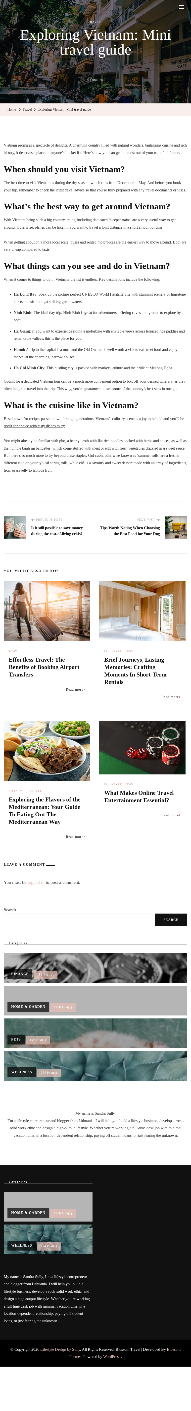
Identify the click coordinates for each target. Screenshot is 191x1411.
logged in (36, 882)
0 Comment (95, 81)
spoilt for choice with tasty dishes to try (34, 426)
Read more (74, 689)
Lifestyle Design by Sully (60, 1349)
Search (10, 909)
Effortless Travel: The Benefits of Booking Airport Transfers (44, 667)
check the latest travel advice (62, 190)
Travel (94, 22)
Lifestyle (113, 651)
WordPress (111, 1356)
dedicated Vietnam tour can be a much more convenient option (73, 381)
